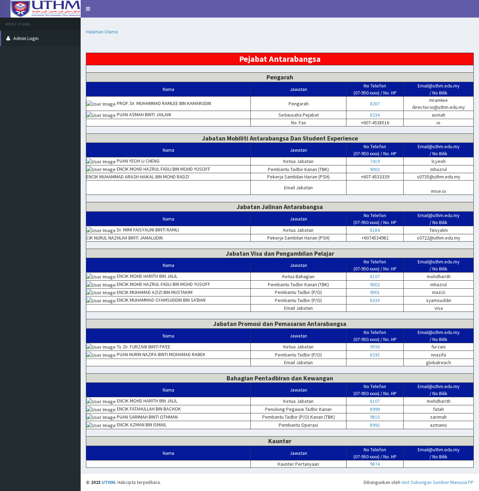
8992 (375, 425)
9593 (375, 346)
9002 (375, 169)
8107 (375, 276)
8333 (375, 300)
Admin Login (26, 38)
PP (471, 482)
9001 (375, 292)
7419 (375, 161)
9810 (375, 417)
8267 (375, 103)
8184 (375, 230)
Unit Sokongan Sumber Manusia (434, 482)
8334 (375, 115)
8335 (375, 355)
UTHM (40, 9)
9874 (375, 464)
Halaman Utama (102, 31)
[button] (88, 9)
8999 (375, 409)
